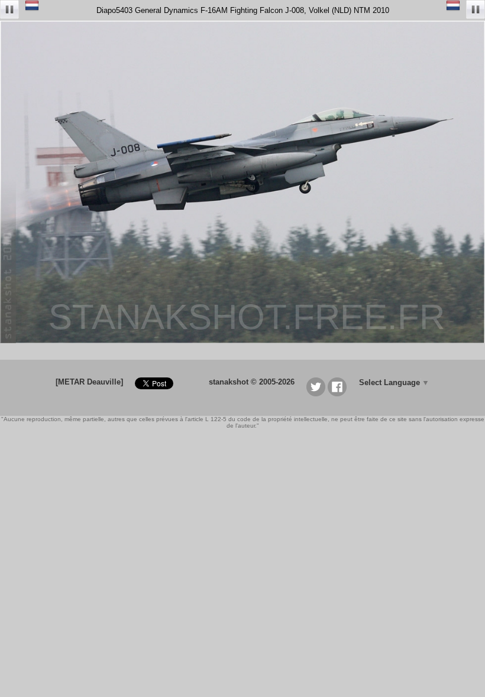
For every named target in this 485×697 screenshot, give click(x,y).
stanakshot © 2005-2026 (252, 381)
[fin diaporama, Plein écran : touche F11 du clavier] (9, 10)
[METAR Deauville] (89, 381)
